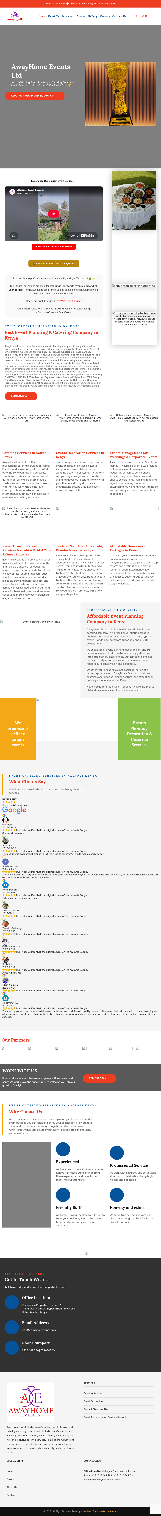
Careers (105, 16)
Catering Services (92, 1393)
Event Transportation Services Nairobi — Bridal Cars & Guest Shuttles (26, 550)
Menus (81, 16)
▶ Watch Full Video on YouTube (54, 246)
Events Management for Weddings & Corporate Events (133, 455)
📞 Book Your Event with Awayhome (53, 263)
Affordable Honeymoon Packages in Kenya (128, 548)
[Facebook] (136, 16)
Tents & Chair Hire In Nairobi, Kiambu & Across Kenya (79, 548)
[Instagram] (143, 16)
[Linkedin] (146, 16)
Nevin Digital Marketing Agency (102, 1511)
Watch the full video (71, 301)
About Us (53, 16)
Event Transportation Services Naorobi (104, 1417)
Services (66, 16)
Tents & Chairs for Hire (95, 1409)
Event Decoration (93, 1401)
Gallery (92, 16)
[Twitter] (139, 16)
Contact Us (119, 16)
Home (41, 16)
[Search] (152, 16)
